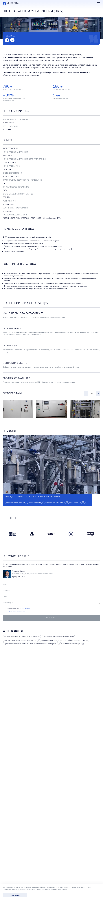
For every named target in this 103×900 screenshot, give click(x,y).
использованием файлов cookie (55, 889)
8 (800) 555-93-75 (18, 577)
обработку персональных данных (19, 610)
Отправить (51, 618)
